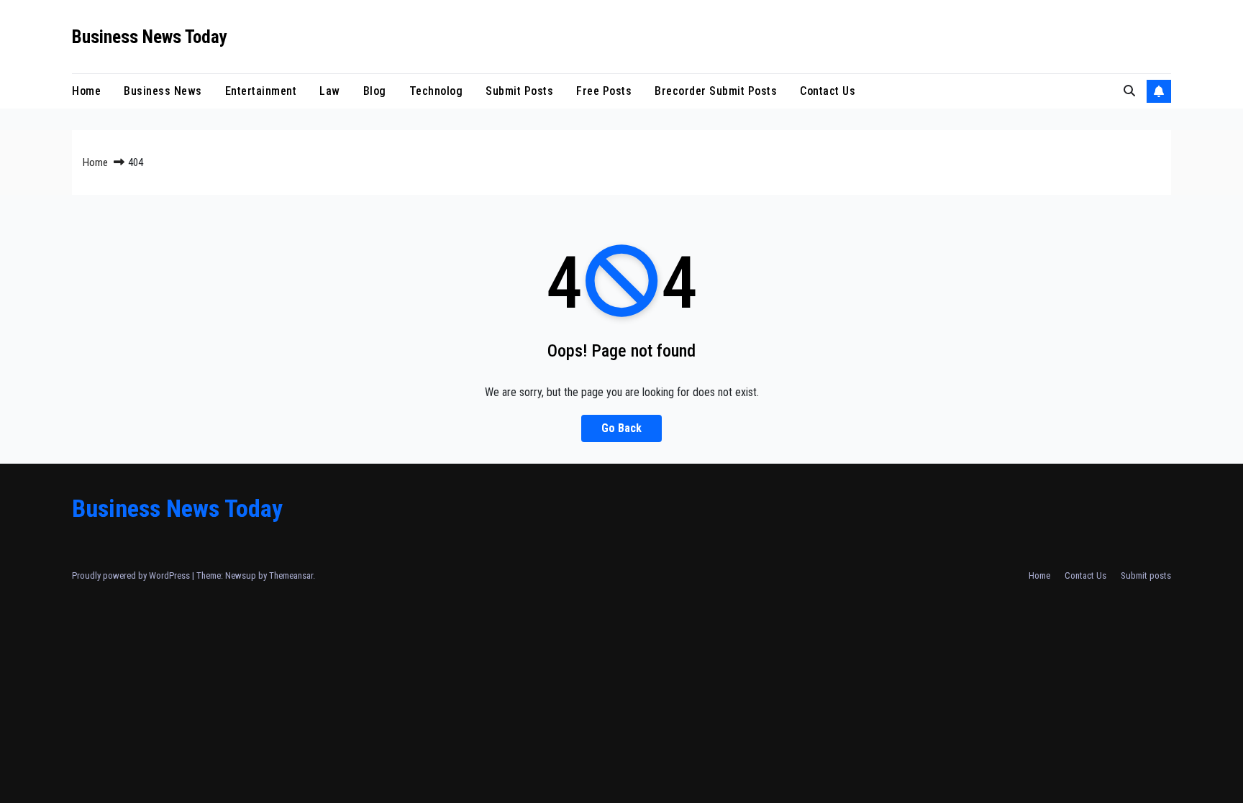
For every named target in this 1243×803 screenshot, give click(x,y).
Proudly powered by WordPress (132, 575)
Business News (163, 91)
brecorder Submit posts (716, 91)
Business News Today (149, 37)
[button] (1129, 91)
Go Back (621, 428)
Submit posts (519, 91)
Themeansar (291, 575)
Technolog (436, 91)
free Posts (604, 91)
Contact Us (827, 91)
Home (86, 91)
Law (329, 91)
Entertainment (261, 91)
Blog (374, 91)
